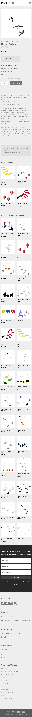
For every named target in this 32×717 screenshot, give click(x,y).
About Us (4, 649)
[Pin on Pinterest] (15, 79)
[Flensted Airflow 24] (8, 247)
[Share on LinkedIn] (18, 79)
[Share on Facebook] (6, 79)
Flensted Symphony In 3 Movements (7, 539)
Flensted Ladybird (6, 409)
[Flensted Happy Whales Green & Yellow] (8, 378)
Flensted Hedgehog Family (22, 387)
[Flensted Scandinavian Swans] (24, 465)
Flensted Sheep (5, 496)
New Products (5, 658)
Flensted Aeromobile (22, 233)
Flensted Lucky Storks (7, 430)
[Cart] (30, 3)
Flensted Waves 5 (21, 538)
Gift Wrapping (5, 677)
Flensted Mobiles (11, 65)
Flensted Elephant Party (7, 320)
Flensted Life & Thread (23, 409)
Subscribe (16, 577)
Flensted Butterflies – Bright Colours (22, 277)
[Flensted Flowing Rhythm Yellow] (8, 172)
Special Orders (5, 683)
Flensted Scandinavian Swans (23, 474)
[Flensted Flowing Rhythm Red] (24, 195)
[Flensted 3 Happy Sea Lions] (8, 225)
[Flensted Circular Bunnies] (24, 291)
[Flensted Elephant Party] (8, 312)
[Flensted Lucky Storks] (8, 421)
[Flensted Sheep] (8, 487)
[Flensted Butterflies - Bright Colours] (24, 268)
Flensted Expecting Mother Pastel (22, 321)
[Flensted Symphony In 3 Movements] (8, 530)
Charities (4, 695)
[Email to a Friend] (12, 79)
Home (3, 41)
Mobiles (17, 41)
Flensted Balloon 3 (6, 203)
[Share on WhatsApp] (2, 79)
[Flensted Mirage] (24, 421)
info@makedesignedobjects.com (15, 621)
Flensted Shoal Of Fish (23, 496)
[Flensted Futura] (8, 357)
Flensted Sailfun (5, 473)
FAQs (2, 668)
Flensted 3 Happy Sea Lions (7, 234)
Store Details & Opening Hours (10, 671)
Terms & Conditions (7, 698)
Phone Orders (5, 689)
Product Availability (7, 674)
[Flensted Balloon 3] (8, 195)
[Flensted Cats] (8, 291)
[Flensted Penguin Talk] (24, 443)
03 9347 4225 (7, 617)
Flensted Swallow (21, 517)
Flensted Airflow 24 (6, 256)
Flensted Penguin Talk (22, 451)
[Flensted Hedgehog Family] (24, 378)
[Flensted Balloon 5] (24, 172)
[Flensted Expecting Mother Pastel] (24, 312)
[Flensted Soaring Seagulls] (8, 509)
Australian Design (6, 652)
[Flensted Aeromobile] (24, 225)
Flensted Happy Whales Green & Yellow (7, 387)
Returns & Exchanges (7, 692)
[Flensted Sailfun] (8, 465)
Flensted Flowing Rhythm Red (23, 204)
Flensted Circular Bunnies (23, 299)
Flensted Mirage (21, 430)
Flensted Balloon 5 (22, 181)
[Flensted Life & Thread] (24, 400)
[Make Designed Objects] (6, 3)
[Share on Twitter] (9, 79)
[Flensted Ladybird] (8, 400)
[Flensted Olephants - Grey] (8, 443)
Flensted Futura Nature (23, 365)
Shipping (4, 686)
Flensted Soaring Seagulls (8, 517)
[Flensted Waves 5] (24, 530)
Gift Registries (5, 680)
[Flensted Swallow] (24, 509)
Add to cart (16, 83)
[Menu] (13, 3)
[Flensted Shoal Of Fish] (24, 487)
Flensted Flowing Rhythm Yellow (8, 181)
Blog (2, 655)
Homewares (10, 41)
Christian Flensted (12, 68)
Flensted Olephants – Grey (6, 452)
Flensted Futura (5, 365)
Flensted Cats (5, 299)
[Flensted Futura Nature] (24, 357)
